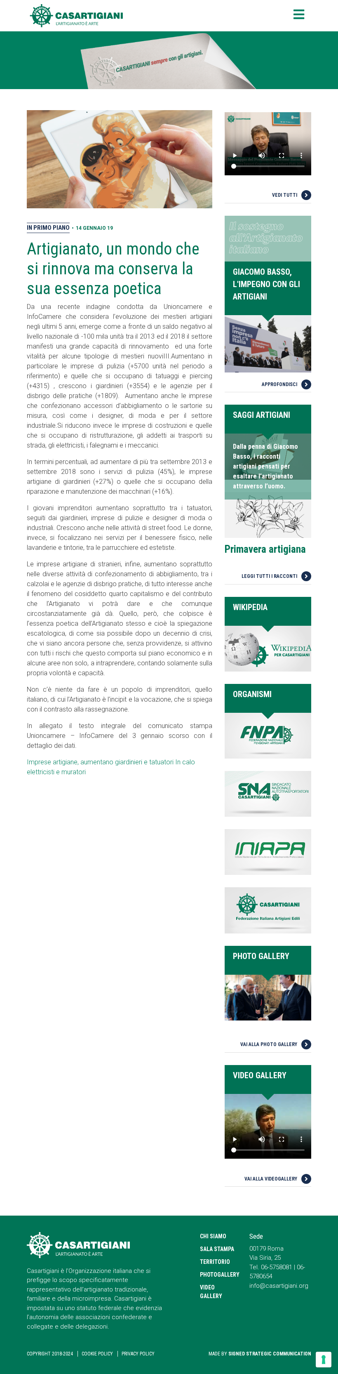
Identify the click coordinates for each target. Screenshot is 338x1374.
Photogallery (218, 1274)
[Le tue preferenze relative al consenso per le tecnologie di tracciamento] (323, 1359)
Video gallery (211, 1291)
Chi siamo (213, 1236)
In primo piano (48, 227)
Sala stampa (217, 1249)
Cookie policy (97, 1354)
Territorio (215, 1262)
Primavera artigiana (265, 549)
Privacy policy (138, 1354)
